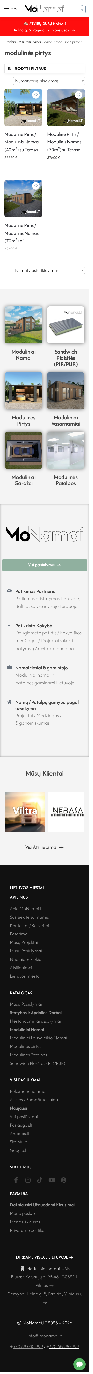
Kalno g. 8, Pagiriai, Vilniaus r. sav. (42, 30)
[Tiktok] (40, 1178)
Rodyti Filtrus (30, 68)
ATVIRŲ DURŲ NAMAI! (47, 23)
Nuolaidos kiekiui (26, 957)
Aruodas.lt (19, 1131)
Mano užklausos (25, 1220)
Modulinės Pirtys (23, 420)
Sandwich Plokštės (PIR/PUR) (66, 357)
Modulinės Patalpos (65, 480)
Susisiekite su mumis (29, 915)
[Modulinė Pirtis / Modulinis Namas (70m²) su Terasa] (66, 107)
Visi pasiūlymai (24, 1114)
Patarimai (19, 932)
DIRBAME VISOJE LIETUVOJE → (45, 1255)
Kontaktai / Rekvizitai (29, 923)
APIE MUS (19, 895)
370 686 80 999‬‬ (64, 1344)
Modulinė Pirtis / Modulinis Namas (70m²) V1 (21, 233)
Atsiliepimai (21, 965)
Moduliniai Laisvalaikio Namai (38, 1036)
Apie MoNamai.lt (26, 906)
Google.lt (19, 1148)
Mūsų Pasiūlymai (26, 949)
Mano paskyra (23, 1211)
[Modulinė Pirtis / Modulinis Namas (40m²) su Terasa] (23, 107)
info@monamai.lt (45, 1334)
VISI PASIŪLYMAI (25, 1078)
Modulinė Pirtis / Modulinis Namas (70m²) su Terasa (64, 142)
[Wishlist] (36, 95)
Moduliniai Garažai (23, 480)
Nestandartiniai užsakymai (35, 1019)
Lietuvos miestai (25, 974)
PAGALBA (19, 1192)
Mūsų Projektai (24, 940)
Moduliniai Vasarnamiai (65, 420)
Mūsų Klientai (45, 773)
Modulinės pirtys (25, 1044)
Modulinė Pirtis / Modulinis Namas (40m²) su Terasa (21, 142)
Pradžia (10, 41)
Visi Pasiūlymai (30, 41)
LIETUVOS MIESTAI (27, 886)
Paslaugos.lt (21, 1123)
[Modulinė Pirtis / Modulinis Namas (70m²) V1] (23, 198)
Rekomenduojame (27, 1089)
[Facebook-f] (16, 1178)
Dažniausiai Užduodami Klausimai (42, 1203)
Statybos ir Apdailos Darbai (36, 1010)
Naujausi (18, 1106)
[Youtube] (52, 1178)
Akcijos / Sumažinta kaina (34, 1098)
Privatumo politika (27, 1228)
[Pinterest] (63, 1178)
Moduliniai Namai (23, 354)
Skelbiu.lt (18, 1140)
